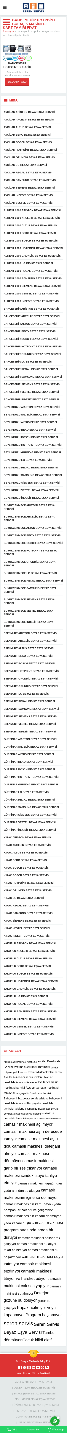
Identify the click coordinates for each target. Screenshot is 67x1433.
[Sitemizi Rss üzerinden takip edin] (47, 1367)
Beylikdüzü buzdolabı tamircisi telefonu (43, 1119)
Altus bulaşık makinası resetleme (20, 1062)
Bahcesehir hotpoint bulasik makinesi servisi (17, 67)
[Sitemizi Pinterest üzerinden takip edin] (42, 1367)
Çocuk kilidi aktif (37, 1340)
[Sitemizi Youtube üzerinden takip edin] (38, 1367)
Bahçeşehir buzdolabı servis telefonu (26, 1098)
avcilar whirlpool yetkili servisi (45, 1071)
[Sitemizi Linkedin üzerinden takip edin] (33, 1367)
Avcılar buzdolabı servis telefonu (23, 1077)
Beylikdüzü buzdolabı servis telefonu (22, 1114)
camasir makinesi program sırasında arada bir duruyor (33, 1229)
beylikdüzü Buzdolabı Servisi (41, 1108)
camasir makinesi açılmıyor (28, 1124)
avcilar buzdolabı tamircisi (32, 1067)
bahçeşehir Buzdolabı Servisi (33, 1093)
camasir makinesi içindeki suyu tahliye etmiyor (30, 1175)
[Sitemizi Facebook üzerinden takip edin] (20, 1367)
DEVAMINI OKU (17, 81)
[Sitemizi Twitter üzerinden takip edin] (24, 1367)
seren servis (18, 1323)
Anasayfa (8, 31)
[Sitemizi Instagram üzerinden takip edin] (29, 1367)
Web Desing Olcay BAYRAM (33, 1373)
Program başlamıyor (43, 1315)
